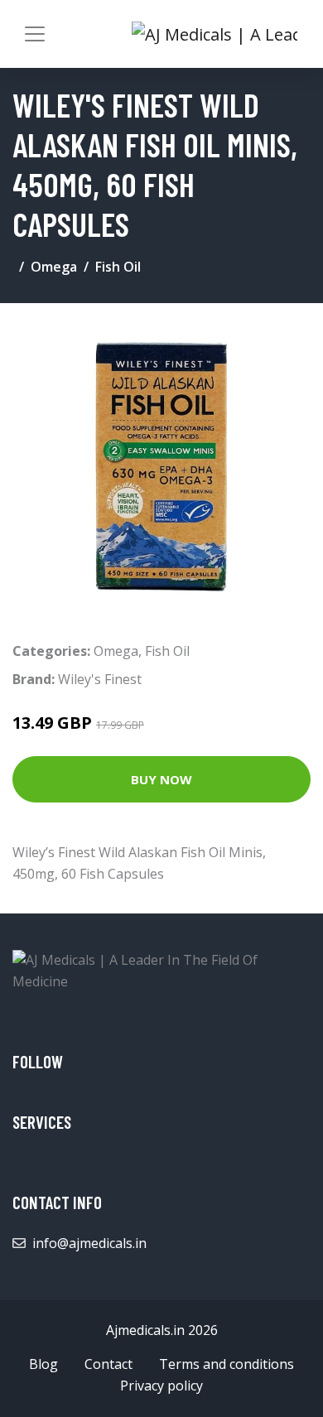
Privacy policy (161, 1385)
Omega (54, 267)
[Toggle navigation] (34, 34)
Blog (43, 1364)
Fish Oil (118, 267)
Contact (108, 1364)
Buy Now (161, 779)
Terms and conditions (226, 1364)
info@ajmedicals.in (89, 1243)
